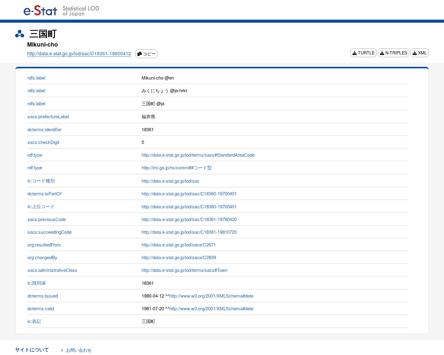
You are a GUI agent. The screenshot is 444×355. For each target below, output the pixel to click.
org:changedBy (42, 257)
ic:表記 (34, 321)
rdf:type (34, 154)
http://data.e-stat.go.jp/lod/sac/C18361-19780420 (189, 219)
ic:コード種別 (41, 180)
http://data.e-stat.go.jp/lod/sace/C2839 (179, 257)
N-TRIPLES (395, 53)
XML (422, 53)
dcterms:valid (40, 308)
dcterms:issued (42, 295)
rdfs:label (36, 77)
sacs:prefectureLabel (48, 116)
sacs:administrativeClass (52, 270)
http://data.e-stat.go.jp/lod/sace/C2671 (179, 244)
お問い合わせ (79, 350)
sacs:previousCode (46, 219)
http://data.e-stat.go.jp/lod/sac (170, 181)
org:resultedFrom (44, 244)
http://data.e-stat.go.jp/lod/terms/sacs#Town (184, 270)
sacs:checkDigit (43, 142)
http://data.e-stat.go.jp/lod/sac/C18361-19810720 (189, 232)
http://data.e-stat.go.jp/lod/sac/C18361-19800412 (79, 53)
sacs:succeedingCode (49, 232)
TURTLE (366, 53)
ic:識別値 (36, 282)
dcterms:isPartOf (44, 193)
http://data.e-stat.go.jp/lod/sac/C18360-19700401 (189, 193)
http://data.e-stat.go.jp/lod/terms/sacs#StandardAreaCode (198, 154)
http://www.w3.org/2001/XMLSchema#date (211, 295)
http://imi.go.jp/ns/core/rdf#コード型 (177, 167)
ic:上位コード (41, 206)
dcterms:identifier (44, 129)
